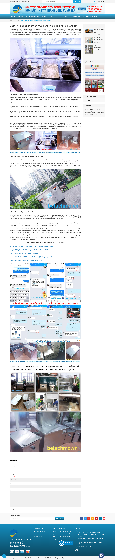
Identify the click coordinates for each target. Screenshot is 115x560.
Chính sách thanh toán (65, 536)
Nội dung (12, 490)
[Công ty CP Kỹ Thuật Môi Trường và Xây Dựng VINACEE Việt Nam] (57, 8)
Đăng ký (53, 536)
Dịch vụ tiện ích (38, 536)
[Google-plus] (87, 100)
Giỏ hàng (53, 539)
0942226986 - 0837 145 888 (84, 546)
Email (11, 483)
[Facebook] (85, 100)
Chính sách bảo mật (64, 539)
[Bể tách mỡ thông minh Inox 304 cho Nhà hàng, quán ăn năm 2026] (89, 49)
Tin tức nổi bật (89, 26)
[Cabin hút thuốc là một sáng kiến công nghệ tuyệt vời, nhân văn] (89, 40)
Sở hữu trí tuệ (38, 539)
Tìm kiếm (53, 531)
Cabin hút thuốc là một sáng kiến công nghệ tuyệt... (98, 39)
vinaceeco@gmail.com (83, 550)
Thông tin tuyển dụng (40, 531)
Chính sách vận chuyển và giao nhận (68, 534)
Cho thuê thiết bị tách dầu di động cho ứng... (99, 31)
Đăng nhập (54, 534)
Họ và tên (12, 477)
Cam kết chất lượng (39, 534)
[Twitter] (89, 100)
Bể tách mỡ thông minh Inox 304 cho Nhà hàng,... (98, 47)
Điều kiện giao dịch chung (66, 531)
